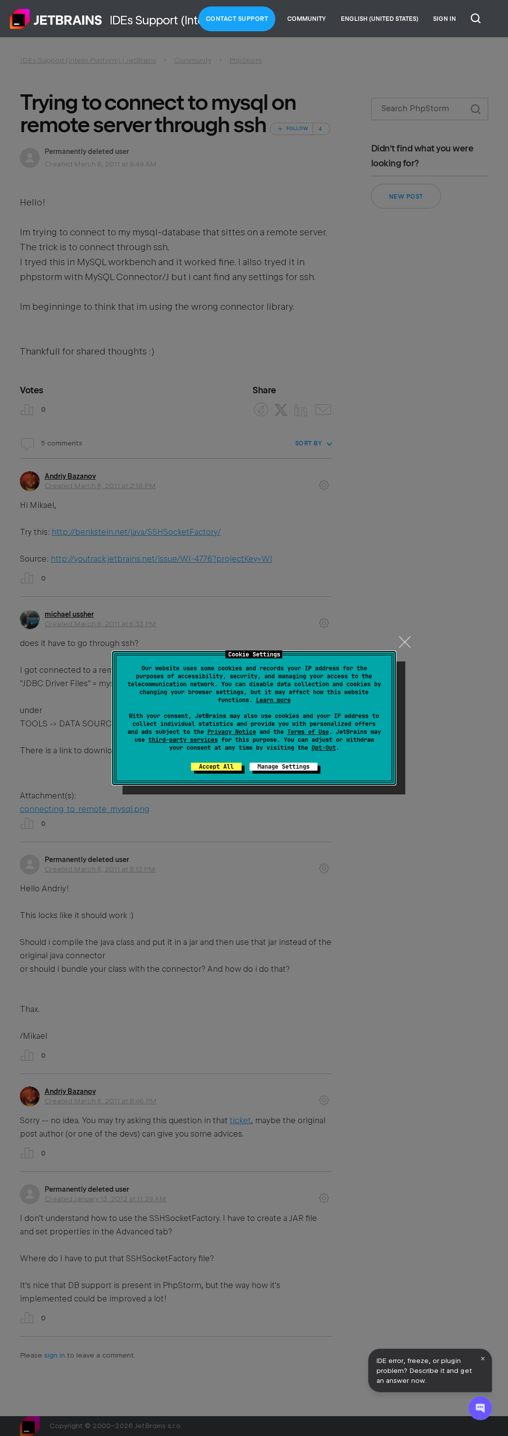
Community (306, 18)
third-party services (183, 740)
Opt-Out (324, 748)
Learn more (273, 700)
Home (56, 19)
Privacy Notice (231, 732)
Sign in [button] (444, 18)
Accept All (216, 767)
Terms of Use (308, 732)
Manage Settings (283, 767)
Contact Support (237, 18)
